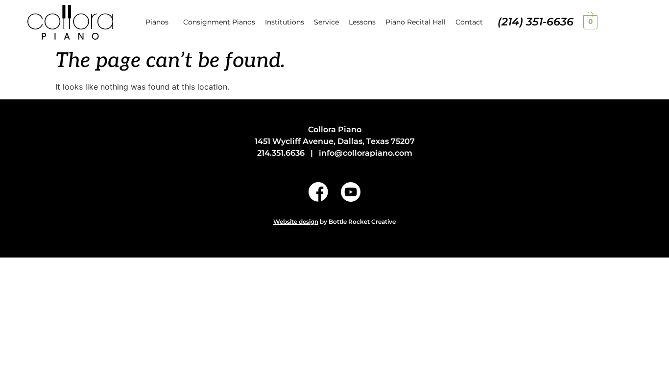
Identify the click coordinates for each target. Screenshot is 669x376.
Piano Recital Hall (415, 22)
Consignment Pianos (219, 22)
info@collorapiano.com (365, 153)
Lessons (362, 22)
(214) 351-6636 (535, 21)
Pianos (156, 22)
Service (326, 22)
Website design (295, 221)
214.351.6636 (281, 153)
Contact (469, 22)
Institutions (284, 22)
